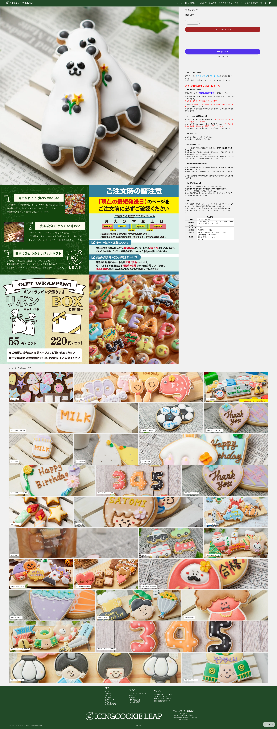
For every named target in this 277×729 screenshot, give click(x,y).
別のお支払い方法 (223, 56)
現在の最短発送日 (135, 700)
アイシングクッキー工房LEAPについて (137, 694)
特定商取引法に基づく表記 (163, 694)
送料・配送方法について (162, 701)
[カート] (270, 2)
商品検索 (108, 698)
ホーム (107, 691)
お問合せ (108, 702)
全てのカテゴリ (110, 700)
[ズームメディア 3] (134, 230)
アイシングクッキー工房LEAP (21, 725)
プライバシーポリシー (161, 697)
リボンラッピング (202, 76)
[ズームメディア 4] (44, 319)
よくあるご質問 (110, 704)
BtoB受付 (108, 695)
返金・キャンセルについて (163, 699)
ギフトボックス (214, 76)
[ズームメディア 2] (44, 230)
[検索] (261, 2)
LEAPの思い (109, 693)
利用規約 (132, 698)
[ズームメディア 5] (134, 319)
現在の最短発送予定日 (206, 93)
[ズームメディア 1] (89, 95)
